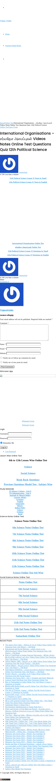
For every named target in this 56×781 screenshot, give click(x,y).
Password (3, 438)
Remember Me (8, 443)
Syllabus (20, 512)
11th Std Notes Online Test (28, 622)
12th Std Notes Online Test (28, 629)
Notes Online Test (28, 582)
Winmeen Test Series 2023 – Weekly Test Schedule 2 (24, 754)
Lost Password (10, 452)
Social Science (28, 473)
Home (7, 34)
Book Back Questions (28, 479)
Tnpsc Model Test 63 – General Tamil (19, 719)
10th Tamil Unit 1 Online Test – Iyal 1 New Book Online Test (28, 721)
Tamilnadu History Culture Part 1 (17, 705)
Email (3, 349)
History (20, 506)
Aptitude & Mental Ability (20, 495)
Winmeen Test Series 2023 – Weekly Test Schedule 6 (24, 742)
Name (3, 344)
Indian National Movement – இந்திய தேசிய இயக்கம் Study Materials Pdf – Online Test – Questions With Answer (27, 731)
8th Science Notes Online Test (28, 540)
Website (3, 353)
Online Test (9, 123)
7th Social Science (27, 595)
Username (3, 434)
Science (28, 466)
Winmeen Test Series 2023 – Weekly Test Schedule (24, 756)
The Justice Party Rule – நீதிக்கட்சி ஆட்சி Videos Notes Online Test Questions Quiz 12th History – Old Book (30, 646)
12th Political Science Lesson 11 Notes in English (28, 182)
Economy (20, 500)
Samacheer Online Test (28, 636)
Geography (20, 504)
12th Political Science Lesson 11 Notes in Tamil (28, 178)
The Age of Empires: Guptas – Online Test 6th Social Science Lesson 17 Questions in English (28, 691)
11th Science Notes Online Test (28, 559)
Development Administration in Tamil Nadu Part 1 (24, 707)
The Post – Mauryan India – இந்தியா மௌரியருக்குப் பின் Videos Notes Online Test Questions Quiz (29, 716)
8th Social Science (27, 602)
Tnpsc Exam (13, 127)
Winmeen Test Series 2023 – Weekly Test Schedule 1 (24, 759)
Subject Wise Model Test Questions (18, 769)
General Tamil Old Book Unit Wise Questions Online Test (26, 680)
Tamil (20, 514)
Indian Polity (20, 508)
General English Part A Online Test (18, 699)
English (20, 502)
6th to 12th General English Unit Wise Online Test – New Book (28, 701)
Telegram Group (28, 425)
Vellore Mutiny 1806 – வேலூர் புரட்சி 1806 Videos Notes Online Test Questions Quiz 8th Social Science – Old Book (30, 662)
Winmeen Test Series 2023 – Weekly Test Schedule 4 (24, 750)
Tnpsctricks (23, 172)
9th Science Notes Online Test (28, 547)
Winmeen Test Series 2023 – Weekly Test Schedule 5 (24, 748)
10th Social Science (28, 615)
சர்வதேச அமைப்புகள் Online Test (28, 247)
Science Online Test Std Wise (28, 572)
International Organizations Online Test (28, 243)
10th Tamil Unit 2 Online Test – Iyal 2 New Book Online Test (28, 723)
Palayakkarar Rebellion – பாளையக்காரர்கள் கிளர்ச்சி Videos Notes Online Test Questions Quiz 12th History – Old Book (30, 671)
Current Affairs (20, 497)
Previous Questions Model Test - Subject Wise (28, 484)
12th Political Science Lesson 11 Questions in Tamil (28, 251)
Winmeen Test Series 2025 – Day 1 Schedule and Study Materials (29, 678)
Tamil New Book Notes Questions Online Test (22, 703)
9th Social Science (27, 609)
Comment (4, 323)
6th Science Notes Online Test (28, 527)
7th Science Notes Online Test (28, 534)
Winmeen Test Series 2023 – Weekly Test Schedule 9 (24, 736)
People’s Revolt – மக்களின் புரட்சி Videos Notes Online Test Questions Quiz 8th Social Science (27, 675)
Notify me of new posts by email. (15, 362)
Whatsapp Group (28, 421)
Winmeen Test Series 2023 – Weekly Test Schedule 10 (25, 734)
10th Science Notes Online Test (28, 553)
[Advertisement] (28, 94)
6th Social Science (27, 588)
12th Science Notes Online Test (28, 566)
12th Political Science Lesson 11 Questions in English (28, 255)
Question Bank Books (13, 46)
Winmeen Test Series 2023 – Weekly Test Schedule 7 (24, 740)
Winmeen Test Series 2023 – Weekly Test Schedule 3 (24, 752)
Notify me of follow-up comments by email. (19, 358)
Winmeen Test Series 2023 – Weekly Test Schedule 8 (24, 738)
